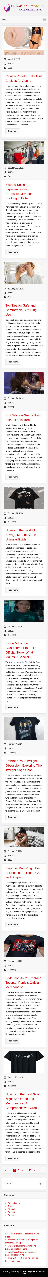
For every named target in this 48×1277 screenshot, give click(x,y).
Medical (11, 1209)
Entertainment (14, 1203)
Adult (10, 176)
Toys (10, 67)
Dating (11, 407)
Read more (13, 131)
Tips (10, 1206)
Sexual (11, 1215)
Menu (4, 19)
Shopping (12, 522)
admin (10, 63)
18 (30, 1170)
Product (11, 1212)
